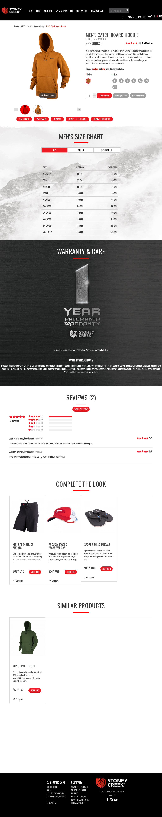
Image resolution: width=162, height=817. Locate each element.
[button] (94, 94)
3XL (146, 80)
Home (16, 26)
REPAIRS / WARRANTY (55, 793)
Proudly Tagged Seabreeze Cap (58, 546)
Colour (89, 74)
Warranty (41, 119)
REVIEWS (57, 119)
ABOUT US (48, 10)
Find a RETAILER (138, 95)
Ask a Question (121, 95)
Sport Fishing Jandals (97, 544)
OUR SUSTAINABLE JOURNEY (78, 791)
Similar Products (102, 119)
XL (134, 80)
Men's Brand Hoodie (24, 666)
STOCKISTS (51, 802)
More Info (35, 572)
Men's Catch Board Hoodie (56, 26)
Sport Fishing (39, 26)
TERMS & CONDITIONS (80, 799)
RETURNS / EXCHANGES (56, 796)
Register (142, 17)
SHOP (38, 10)
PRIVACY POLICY (77, 802)
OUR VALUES (81, 10)
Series (29, 26)
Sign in (131, 17)
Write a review (81, 409)
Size (115, 74)
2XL (140, 80)
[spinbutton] (89, 95)
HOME (30, 10)
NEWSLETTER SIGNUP (79, 787)
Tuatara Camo (96, 10)
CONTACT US (52, 787)
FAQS (49, 790)
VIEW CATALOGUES (78, 796)
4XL (114, 87)
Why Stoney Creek (64, 10)
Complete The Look (77, 119)
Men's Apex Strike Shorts (23, 546)
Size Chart (24, 119)
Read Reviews (146, 43)
